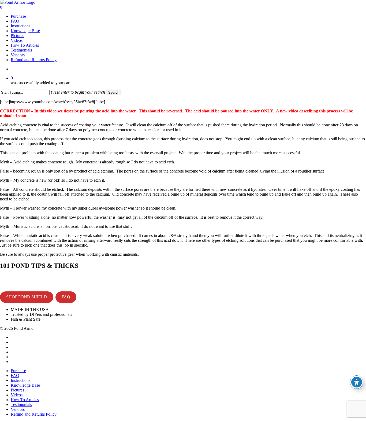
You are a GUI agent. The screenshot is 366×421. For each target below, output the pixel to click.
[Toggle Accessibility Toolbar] (356, 382)
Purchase (18, 370)
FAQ (66, 297)
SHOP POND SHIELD (26, 297)
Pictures (17, 390)
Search (113, 92)
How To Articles (25, 399)
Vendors (18, 409)
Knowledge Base (25, 385)
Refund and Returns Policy (34, 414)
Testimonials (21, 404)
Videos (17, 395)
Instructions (20, 380)
